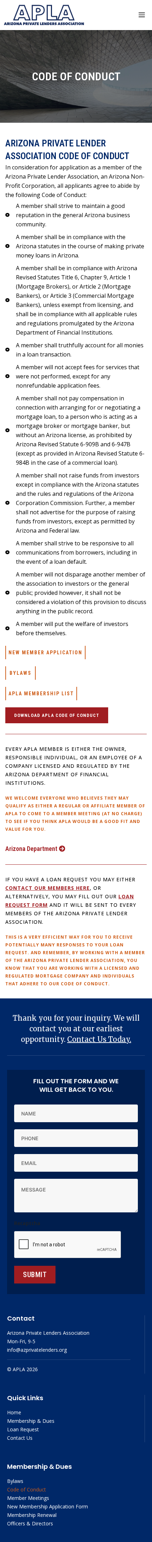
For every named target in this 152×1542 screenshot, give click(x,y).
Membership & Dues (30, 1421)
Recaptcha (27, 1223)
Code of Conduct (26, 1489)
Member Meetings (28, 1498)
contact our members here (47, 888)
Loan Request (23, 1429)
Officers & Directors (30, 1523)
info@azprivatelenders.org (37, 1349)
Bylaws (15, 1481)
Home (14, 1412)
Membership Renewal (32, 1515)
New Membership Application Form (47, 1506)
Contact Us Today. (99, 1039)
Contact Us (20, 1437)
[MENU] (142, 15)
